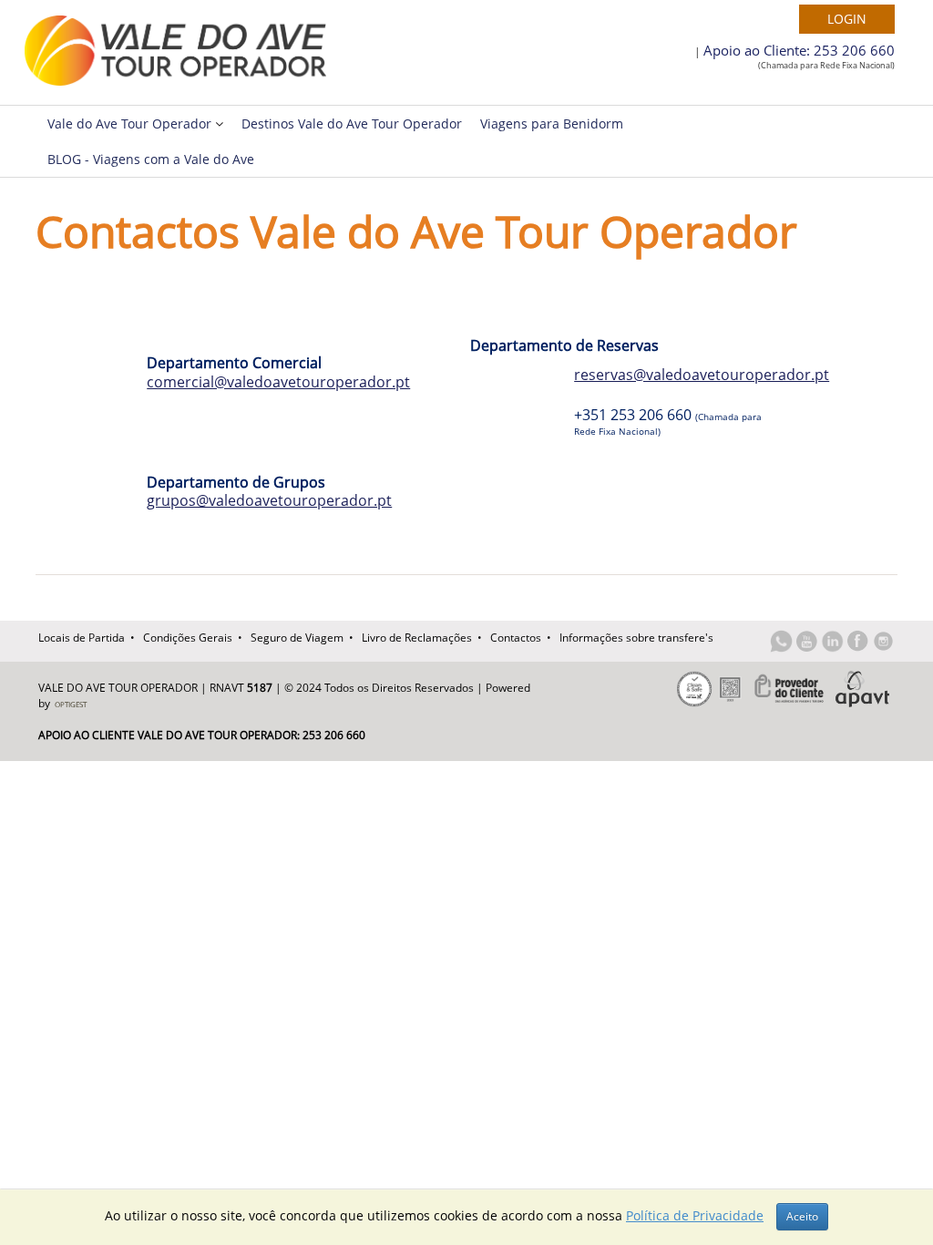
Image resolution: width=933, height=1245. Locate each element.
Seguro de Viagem (297, 637)
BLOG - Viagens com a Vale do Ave (150, 159)
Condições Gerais (187, 637)
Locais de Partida (81, 637)
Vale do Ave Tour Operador (131, 123)
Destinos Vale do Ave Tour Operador (351, 123)
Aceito (802, 1216)
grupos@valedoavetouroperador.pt (269, 500)
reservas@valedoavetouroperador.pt (701, 375)
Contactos (515, 637)
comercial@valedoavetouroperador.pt (278, 382)
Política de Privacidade (695, 1215)
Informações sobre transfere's (636, 637)
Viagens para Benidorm (551, 123)
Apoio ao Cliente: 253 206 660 (799, 50)
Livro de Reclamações (417, 637)
